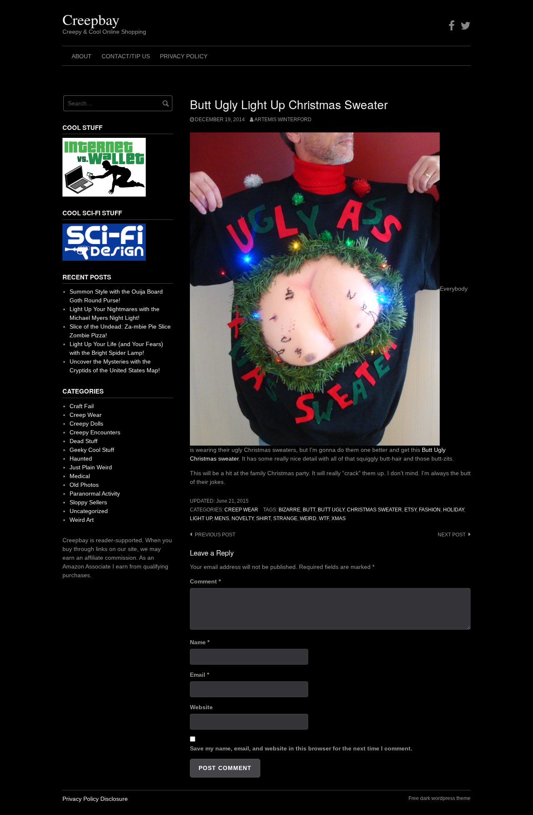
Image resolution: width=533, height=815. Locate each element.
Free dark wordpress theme (439, 798)
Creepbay (91, 19)
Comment (205, 581)
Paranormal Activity (95, 493)
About (82, 56)
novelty (243, 518)
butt (309, 510)
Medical (80, 476)
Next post (452, 535)
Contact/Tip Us (126, 56)
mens (221, 518)
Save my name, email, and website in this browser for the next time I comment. (301, 748)
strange (285, 518)
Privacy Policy (183, 56)
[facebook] (451, 26)
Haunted (81, 458)
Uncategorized (89, 511)
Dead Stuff (83, 441)
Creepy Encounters (95, 432)
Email (199, 674)
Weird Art (82, 519)
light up (201, 518)
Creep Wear (241, 510)
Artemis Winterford (282, 119)
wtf (324, 518)
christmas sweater (374, 510)
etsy (410, 510)
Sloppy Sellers (88, 502)
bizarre (289, 510)
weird (308, 518)
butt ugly (331, 510)
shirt (263, 518)
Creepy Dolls (86, 423)
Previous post (215, 535)
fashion (430, 510)
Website (201, 707)
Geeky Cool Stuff (92, 449)
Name (199, 642)
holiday (453, 510)
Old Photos (84, 484)
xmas (338, 518)
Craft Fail (82, 406)
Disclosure (114, 798)
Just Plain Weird (91, 467)
